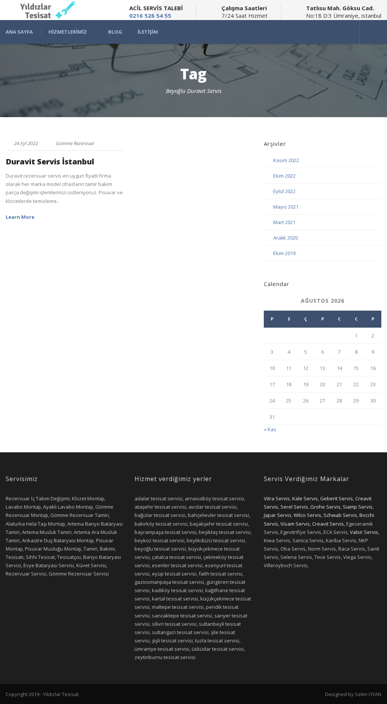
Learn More (20, 217)
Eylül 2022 (284, 191)
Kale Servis (305, 498)
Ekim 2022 (284, 175)
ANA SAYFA (19, 31)
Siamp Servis (358, 506)
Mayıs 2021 (286, 206)
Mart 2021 (284, 222)
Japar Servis (277, 515)
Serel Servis (294, 506)
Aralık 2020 (285, 237)
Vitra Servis (277, 498)
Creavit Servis (328, 523)
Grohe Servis (325, 506)
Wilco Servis (307, 515)
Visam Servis (295, 523)
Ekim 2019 (284, 253)
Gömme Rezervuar (75, 143)
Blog (115, 31)
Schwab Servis (340, 515)
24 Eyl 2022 (26, 143)
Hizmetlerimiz (67, 31)
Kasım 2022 (286, 160)
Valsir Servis (364, 532)
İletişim (148, 31)
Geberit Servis (336, 498)
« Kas (270, 429)
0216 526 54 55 (150, 15)
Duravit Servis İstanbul (50, 161)
